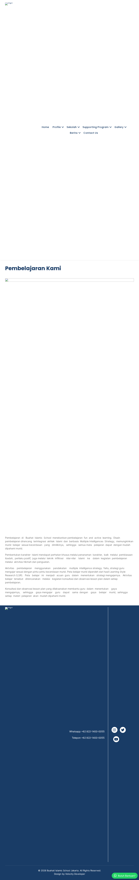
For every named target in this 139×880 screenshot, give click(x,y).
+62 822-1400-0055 (93, 731)
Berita (73, 133)
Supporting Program (95, 127)
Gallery (118, 127)
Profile (57, 127)
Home (45, 127)
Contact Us (90, 133)
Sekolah (72, 127)
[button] (63, 127)
